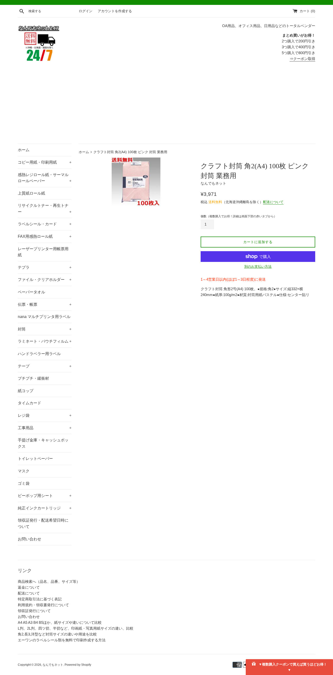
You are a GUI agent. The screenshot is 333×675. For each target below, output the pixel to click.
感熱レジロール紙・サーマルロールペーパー (44, 178)
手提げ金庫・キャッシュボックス (43, 443)
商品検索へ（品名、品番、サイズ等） (49, 581)
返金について (29, 587)
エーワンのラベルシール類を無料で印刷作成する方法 (62, 640)
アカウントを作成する (115, 11)
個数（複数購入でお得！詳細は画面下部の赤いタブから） (239, 216)
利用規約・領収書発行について (43, 605)
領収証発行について (34, 611)
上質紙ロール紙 (31, 193)
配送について (273, 202)
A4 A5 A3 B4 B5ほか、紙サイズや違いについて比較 (60, 622)
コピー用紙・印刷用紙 (44, 162)
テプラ (44, 267)
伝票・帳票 (44, 304)
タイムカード (29, 403)
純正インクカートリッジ (44, 508)
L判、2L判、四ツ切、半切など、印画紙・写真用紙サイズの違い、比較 (75, 628)
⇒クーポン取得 (302, 59)
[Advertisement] (166, 107)
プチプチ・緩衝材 (33, 378)
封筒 (44, 329)
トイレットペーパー (35, 459)
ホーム (23, 150)
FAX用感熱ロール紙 (44, 236)
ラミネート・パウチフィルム (44, 341)
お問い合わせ (29, 539)
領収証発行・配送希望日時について (43, 523)
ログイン (85, 11)
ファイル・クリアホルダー (44, 280)
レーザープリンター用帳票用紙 (43, 252)
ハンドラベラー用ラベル (39, 354)
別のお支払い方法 (258, 266)
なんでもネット (53, 664)
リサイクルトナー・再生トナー (44, 208)
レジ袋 (44, 415)
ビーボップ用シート (44, 496)
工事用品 (44, 428)
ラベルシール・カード (44, 224)
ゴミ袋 (23, 483)
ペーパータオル (31, 292)
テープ (44, 366)
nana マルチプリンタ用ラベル (44, 317)
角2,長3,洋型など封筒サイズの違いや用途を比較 (57, 634)
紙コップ (25, 391)
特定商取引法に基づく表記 (40, 599)
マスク (23, 471)
